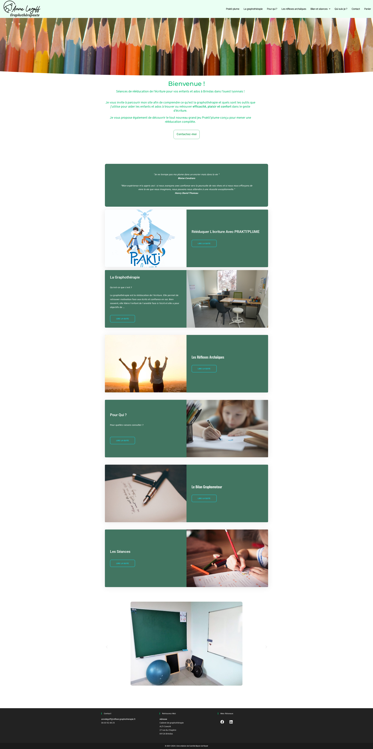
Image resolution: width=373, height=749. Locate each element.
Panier (367, 8)
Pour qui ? (272, 8)
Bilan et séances (319, 8)
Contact (356, 8)
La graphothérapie (253, 8)
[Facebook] (222, 722)
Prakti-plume (232, 8)
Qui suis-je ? (341, 8)
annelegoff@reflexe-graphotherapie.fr (118, 719)
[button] (320, 9)
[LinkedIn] (231, 722)
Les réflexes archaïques (293, 8)
